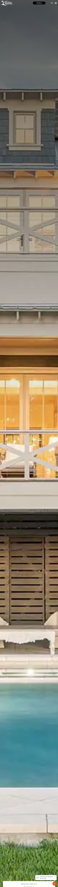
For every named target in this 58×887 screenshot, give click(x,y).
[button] (55, 3)
